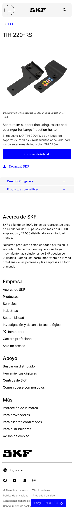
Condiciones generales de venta (22, 500)
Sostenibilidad (13, 318)
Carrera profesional (17, 339)
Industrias (10, 311)
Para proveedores (16, 415)
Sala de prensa (14, 346)
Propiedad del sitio (44, 495)
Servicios (10, 304)
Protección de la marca (20, 408)
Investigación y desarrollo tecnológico (32, 325)
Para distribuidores (17, 429)
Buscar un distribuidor (37, 154)
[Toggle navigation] (9, 10)
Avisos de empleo (16, 436)
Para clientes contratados (22, 422)
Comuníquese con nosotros (24, 387)
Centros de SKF (15, 380)
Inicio (11, 24)
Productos (10, 296)
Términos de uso (41, 490)
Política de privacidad (16, 495)
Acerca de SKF (14, 289)
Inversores (15, 332)
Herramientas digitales (20, 373)
